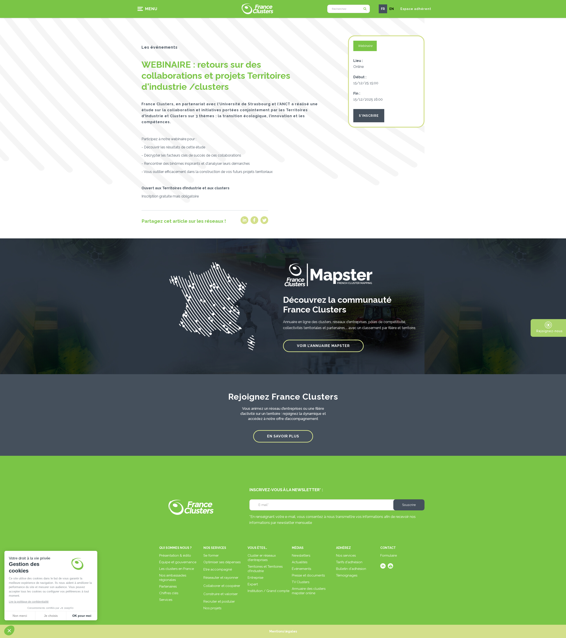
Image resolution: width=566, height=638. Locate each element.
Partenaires (168, 586)
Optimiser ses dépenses (222, 562)
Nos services (346, 556)
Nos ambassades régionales (172, 577)
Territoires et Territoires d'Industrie (265, 569)
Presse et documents (308, 575)
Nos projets (212, 608)
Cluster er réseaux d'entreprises (262, 558)
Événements (301, 569)
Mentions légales (283, 631)
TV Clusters (300, 582)
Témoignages (346, 575)
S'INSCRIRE (369, 115)
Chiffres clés (168, 593)
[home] (257, 9)
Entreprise (255, 578)
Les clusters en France (176, 569)
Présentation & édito (175, 556)
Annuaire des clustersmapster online (308, 591)
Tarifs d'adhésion (349, 562)
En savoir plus (283, 436)
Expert (253, 584)
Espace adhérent (415, 9)
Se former (211, 556)
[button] (149, 9)
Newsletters (301, 556)
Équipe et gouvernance (177, 562)
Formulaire (388, 556)
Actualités (299, 562)
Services (165, 600)
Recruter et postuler (219, 602)
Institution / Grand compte (268, 591)
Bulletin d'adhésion (351, 569)
